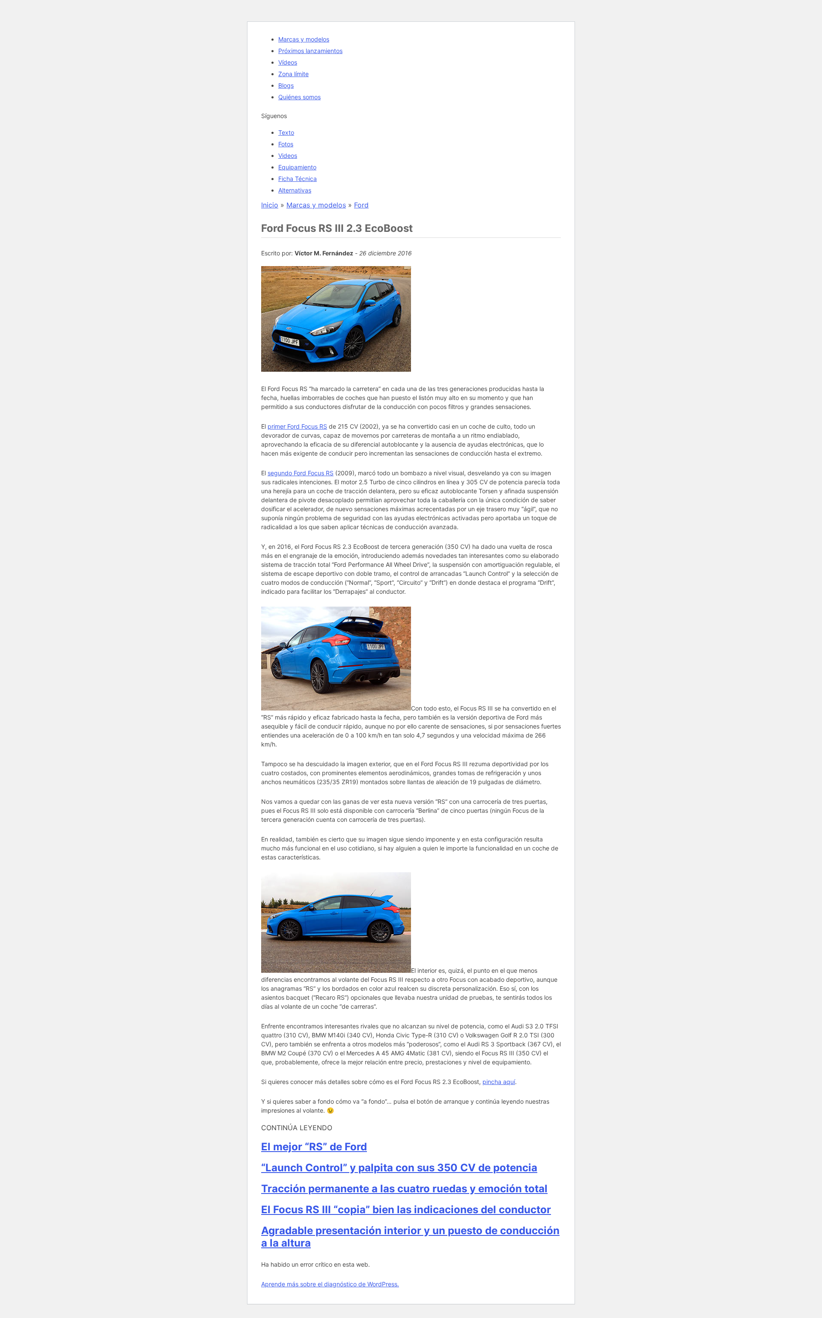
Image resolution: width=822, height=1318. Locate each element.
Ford (361, 205)
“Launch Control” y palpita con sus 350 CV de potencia (399, 1167)
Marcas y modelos (303, 39)
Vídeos (287, 62)
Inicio (269, 205)
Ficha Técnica (297, 178)
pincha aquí (498, 1081)
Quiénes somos (299, 97)
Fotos (285, 144)
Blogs (286, 85)
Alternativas (294, 190)
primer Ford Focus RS (297, 426)
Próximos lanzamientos (310, 50)
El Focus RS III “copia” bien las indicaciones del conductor (406, 1209)
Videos (287, 155)
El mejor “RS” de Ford (314, 1146)
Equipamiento (297, 167)
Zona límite (293, 73)
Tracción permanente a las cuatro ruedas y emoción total (404, 1188)
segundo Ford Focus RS (301, 473)
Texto (286, 132)
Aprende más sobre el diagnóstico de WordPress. (330, 1284)
